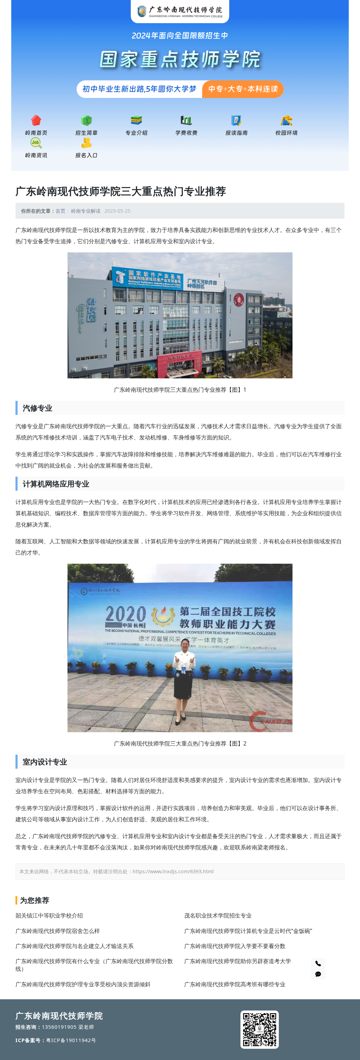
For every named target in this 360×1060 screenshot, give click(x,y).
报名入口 (86, 155)
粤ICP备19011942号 (71, 1040)
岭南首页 (36, 133)
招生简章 (86, 133)
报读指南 (236, 133)
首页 (60, 210)
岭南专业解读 (86, 210)
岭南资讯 (36, 155)
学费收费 (186, 133)
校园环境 (286, 133)
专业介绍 (136, 133)
